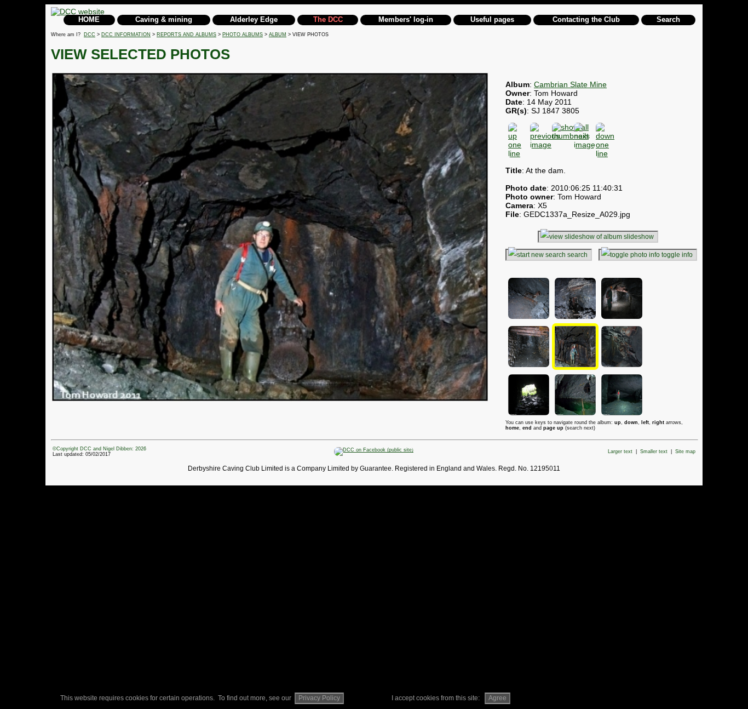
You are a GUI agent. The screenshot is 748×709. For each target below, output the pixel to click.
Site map (685, 451)
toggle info (677, 254)
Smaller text (654, 451)
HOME (89, 19)
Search (668, 19)
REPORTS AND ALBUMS (186, 34)
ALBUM (277, 34)
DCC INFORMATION (126, 34)
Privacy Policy (319, 698)
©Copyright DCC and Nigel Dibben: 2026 (99, 448)
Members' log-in (405, 19)
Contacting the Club (586, 19)
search (577, 254)
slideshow (638, 236)
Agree (497, 698)
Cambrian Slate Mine (570, 84)
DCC (89, 34)
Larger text (620, 451)
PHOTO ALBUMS (242, 34)
